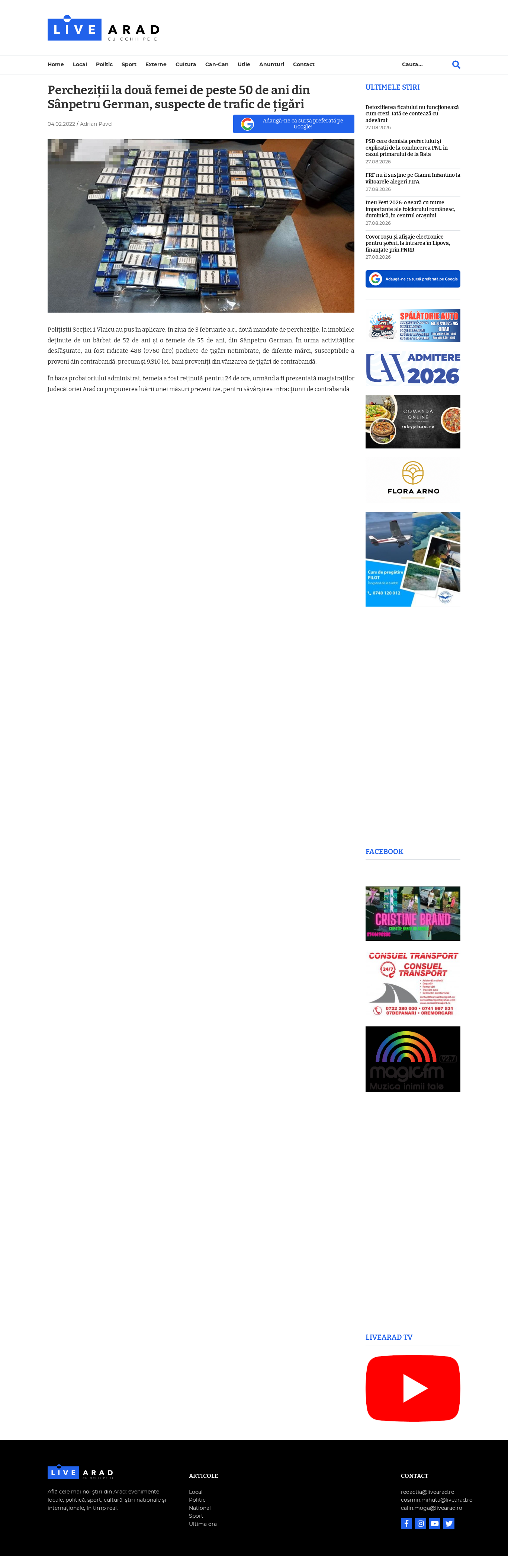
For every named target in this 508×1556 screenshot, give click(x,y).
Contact (304, 64)
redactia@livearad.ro (427, 1492)
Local (80, 64)
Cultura (186, 64)
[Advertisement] (318, 27)
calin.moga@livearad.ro (431, 1508)
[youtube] (435, 1524)
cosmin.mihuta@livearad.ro (437, 1500)
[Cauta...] (456, 64)
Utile (244, 64)
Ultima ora (203, 1524)
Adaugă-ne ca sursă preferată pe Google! (303, 124)
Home (56, 64)
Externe (156, 64)
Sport (129, 64)
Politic (104, 64)
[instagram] (421, 1524)
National (200, 1508)
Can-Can (217, 64)
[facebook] (407, 1524)
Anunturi (271, 64)
